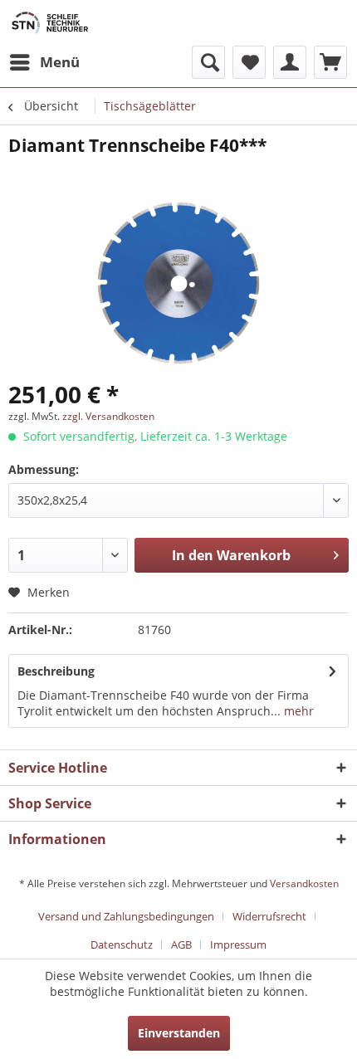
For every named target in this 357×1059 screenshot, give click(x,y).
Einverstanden (179, 1033)
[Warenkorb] (330, 62)
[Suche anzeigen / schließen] (208, 62)
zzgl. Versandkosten (108, 416)
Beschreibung (56, 671)
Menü (60, 61)
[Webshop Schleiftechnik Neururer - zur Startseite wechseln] (49, 22)
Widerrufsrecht (269, 916)
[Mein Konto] (289, 62)
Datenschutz (121, 944)
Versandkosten (304, 883)
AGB (181, 944)
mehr (297, 711)
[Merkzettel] (249, 62)
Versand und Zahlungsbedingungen (126, 916)
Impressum (238, 944)
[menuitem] (44, 62)
